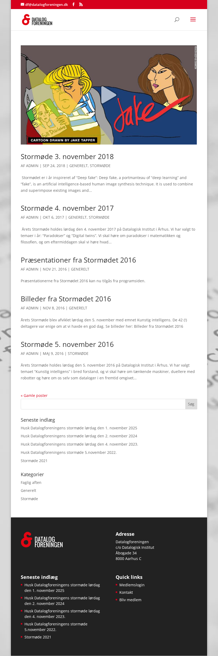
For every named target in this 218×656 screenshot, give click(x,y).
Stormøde (100, 165)
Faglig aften (31, 482)
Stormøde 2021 (34, 460)
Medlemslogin (132, 584)
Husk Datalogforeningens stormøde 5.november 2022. (69, 452)
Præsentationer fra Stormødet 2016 (78, 260)
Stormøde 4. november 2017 (67, 208)
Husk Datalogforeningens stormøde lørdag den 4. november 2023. (79, 444)
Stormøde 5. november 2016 (67, 344)
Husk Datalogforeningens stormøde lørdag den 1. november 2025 (79, 427)
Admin (32, 165)
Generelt (78, 165)
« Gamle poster (34, 395)
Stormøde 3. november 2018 (67, 156)
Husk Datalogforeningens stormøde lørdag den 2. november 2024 (79, 435)
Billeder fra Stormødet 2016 (66, 299)
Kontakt (126, 592)
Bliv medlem (130, 599)
